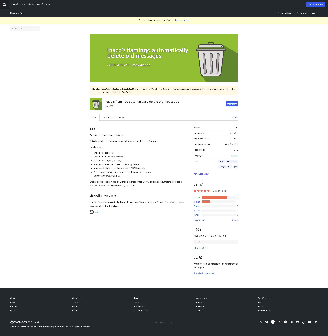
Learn (136, 298)
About (12, 298)
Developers (139, 306)
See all (235, 220)
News (12, 302)
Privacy (13, 310)
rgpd (235, 167)
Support (137, 302)
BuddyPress (264, 310)
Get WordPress (316, 4)
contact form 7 (231, 161)
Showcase (76, 298)
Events (199, 302)
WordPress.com (266, 298)
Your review (199, 220)
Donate (200, 306)
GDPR (229, 167)
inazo (107, 106)
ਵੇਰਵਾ (94, 117)
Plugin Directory (17, 13)
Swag (199, 310)
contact (221, 161)
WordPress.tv (141, 310)
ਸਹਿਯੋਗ (235, 117)
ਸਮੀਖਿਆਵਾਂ (107, 117)
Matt (261, 302)
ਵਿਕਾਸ (121, 117)
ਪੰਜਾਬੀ (37, 322)
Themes (75, 302)
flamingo (222, 167)
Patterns (75, 310)
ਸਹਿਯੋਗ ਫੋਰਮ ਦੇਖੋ (201, 248)
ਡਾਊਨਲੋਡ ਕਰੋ (232, 104)
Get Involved (201, 298)
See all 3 (234, 155)
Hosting (13, 306)
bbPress (263, 306)
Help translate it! (182, 20)
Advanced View (201, 174)
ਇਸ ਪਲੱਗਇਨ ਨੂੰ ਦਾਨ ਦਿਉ (204, 273)
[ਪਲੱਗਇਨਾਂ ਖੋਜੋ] (37, 28)
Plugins (75, 306)
